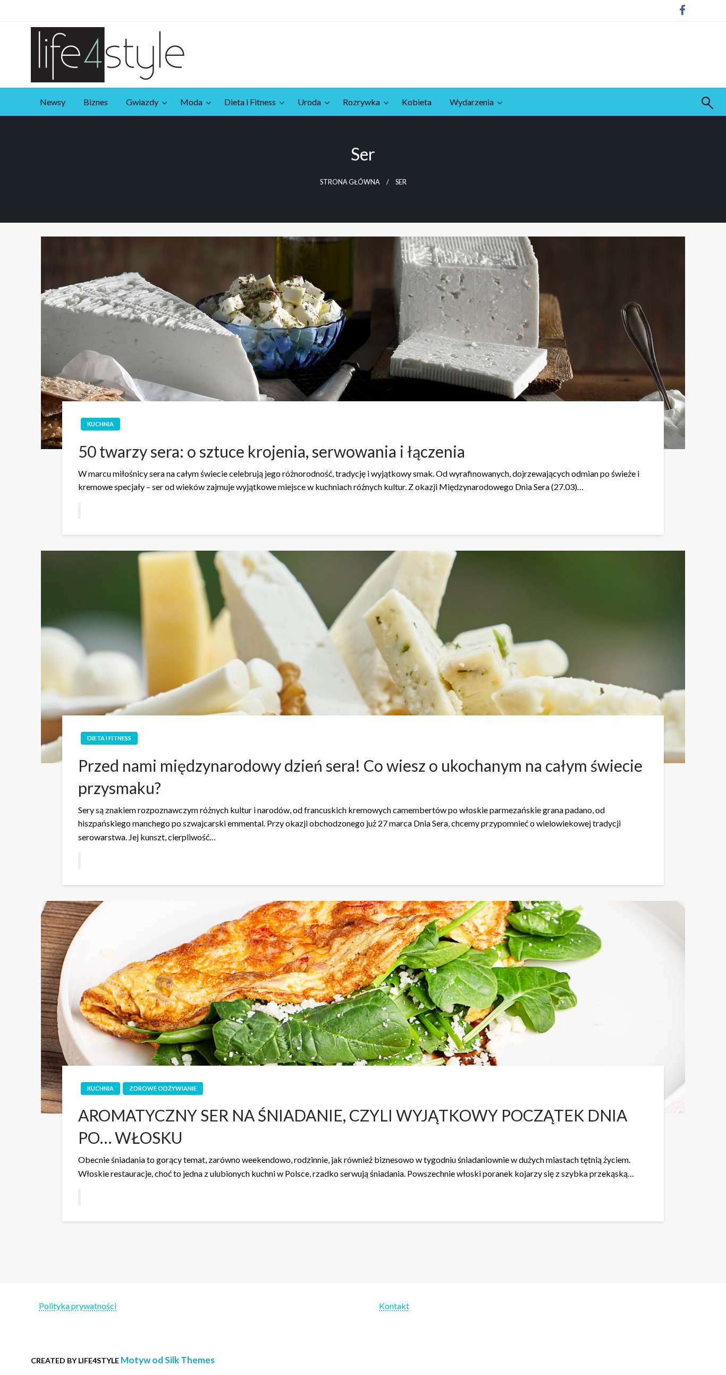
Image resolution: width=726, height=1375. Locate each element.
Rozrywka (361, 102)
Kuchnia (100, 423)
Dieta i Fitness (250, 102)
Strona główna (350, 182)
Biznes (95, 102)
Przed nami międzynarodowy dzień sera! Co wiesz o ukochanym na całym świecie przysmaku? (360, 776)
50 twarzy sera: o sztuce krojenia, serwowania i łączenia (271, 451)
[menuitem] (52, 102)
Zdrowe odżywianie (163, 1088)
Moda (191, 102)
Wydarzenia (472, 102)
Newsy (52, 102)
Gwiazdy (142, 102)
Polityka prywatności (77, 1306)
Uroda (309, 102)
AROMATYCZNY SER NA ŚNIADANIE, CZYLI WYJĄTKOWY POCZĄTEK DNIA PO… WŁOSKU (352, 1126)
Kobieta (417, 102)
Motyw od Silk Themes (168, 1359)
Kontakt (394, 1306)
